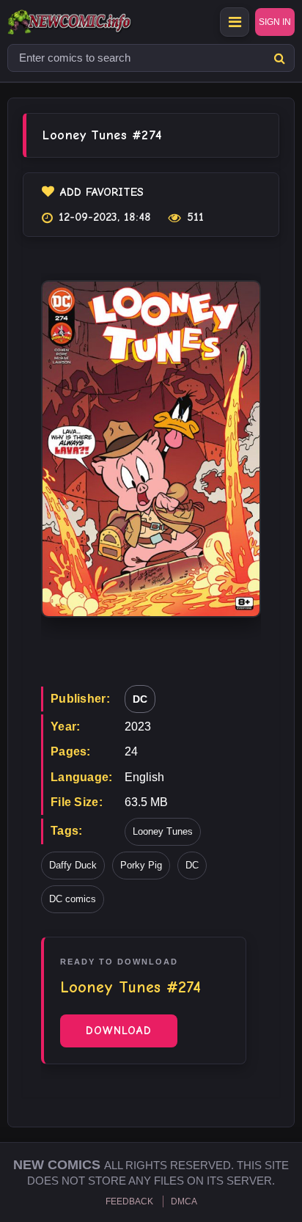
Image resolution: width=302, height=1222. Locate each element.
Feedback (129, 1201)
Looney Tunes (163, 831)
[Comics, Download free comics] (95, 22)
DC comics (72, 898)
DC (140, 699)
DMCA (184, 1201)
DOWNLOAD (119, 1030)
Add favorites (102, 192)
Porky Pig (141, 865)
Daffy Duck (73, 865)
